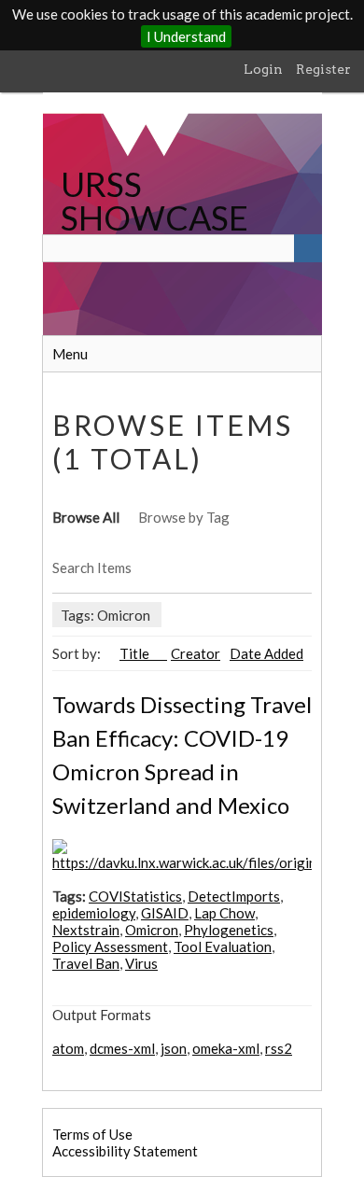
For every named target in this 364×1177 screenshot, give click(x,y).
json (174, 1048)
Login (263, 69)
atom (68, 1048)
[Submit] (308, 248)
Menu (70, 353)
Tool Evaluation (223, 946)
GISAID (165, 912)
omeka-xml (225, 1048)
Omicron (151, 929)
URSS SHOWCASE (154, 200)
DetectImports (234, 896)
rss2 (278, 1048)
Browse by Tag (184, 517)
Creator (195, 653)
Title (135, 653)
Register (323, 69)
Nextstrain (85, 929)
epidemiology (93, 912)
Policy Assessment (110, 946)
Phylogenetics (228, 929)
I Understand (186, 36)
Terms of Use (92, 1134)
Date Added (266, 653)
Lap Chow (224, 912)
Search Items (92, 567)
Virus (141, 963)
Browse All (85, 517)
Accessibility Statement (125, 1150)
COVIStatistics (135, 896)
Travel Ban (85, 963)
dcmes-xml (122, 1048)
